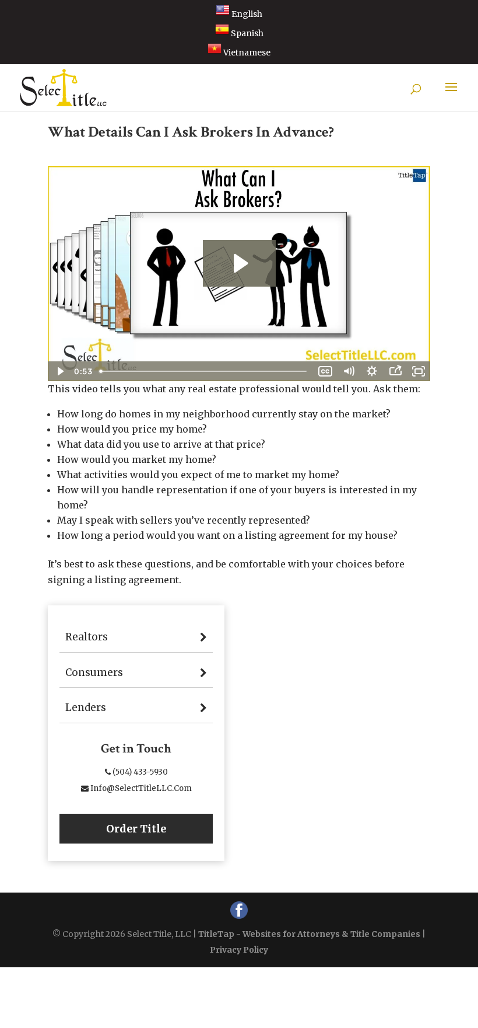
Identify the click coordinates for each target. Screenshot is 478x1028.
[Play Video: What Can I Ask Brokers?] (239, 263)
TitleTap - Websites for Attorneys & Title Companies (309, 934)
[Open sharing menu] (395, 371)
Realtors (86, 636)
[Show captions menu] (325, 371)
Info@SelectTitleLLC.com (140, 788)
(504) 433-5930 (139, 772)
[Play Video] (59, 371)
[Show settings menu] (372, 371)
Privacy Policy (239, 950)
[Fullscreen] (418, 371)
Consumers (94, 672)
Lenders (85, 707)
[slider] (204, 371)
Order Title (136, 828)
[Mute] (348, 371)
